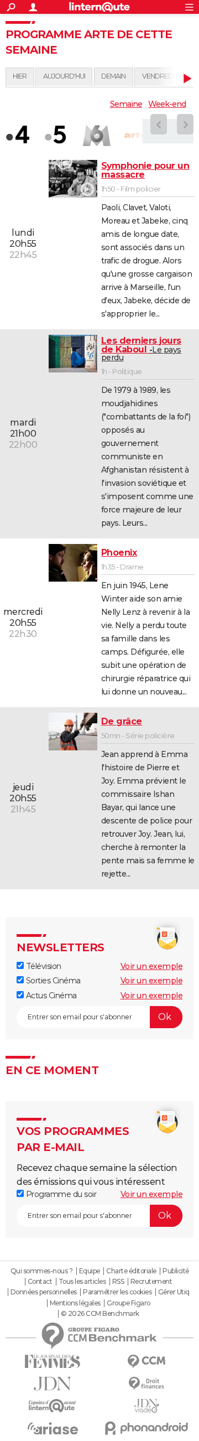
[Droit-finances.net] (146, 1384)
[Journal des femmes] (53, 1362)
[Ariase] (53, 1428)
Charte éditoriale (131, 1271)
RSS (118, 1282)
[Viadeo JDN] (146, 1406)
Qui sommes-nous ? (42, 1271)
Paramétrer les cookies (117, 1292)
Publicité (176, 1271)
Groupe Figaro (128, 1303)
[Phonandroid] (146, 1428)
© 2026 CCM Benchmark (100, 1314)
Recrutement (151, 1282)
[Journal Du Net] (53, 1384)
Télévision (42, 966)
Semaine (126, 104)
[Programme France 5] (58, 135)
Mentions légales (75, 1303)
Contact (40, 1282)
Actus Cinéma (50, 996)
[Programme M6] (96, 135)
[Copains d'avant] (53, 1406)
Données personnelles (44, 1292)
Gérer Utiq (174, 1292)
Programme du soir (60, 1194)
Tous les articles (82, 1282)
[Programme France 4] (19, 135)
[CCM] (146, 1362)
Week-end (167, 104)
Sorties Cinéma (52, 981)
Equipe (89, 1271)
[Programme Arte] (135, 135)
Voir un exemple (152, 966)
